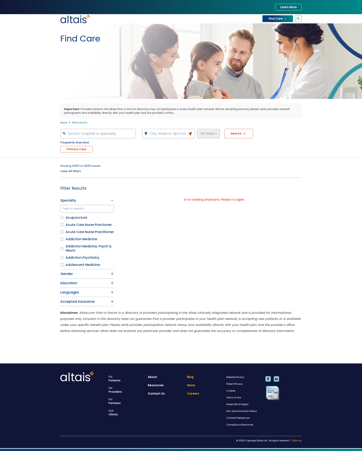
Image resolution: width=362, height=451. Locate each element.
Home (63, 122)
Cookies (230, 390)
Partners (115, 401)
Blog (190, 377)
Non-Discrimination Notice (241, 411)
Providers (115, 390)
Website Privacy (235, 377)
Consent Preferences (238, 417)
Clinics (113, 412)
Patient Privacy (234, 384)
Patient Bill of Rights (237, 404)
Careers (193, 394)
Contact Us (156, 394)
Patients (114, 378)
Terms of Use (233, 397)
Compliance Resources (239, 424)
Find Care (275, 19)
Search (236, 133)
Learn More (288, 7)
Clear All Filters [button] (70, 171)
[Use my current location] (190, 133)
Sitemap (297, 440)
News (191, 385)
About (152, 377)
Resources (156, 385)
